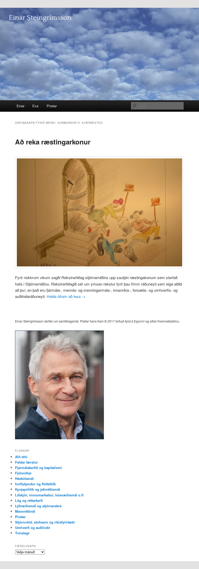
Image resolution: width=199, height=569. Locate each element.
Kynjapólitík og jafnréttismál (37, 489)
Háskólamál (24, 478)
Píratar (52, 105)
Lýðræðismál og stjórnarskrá (38, 505)
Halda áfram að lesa (66, 296)
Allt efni (21, 456)
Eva (35, 105)
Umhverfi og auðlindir (32, 527)
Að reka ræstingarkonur (52, 142)
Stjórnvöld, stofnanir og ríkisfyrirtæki (45, 522)
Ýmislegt (22, 532)
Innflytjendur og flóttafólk (35, 483)
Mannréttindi (25, 511)
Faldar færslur (26, 462)
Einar (20, 105)
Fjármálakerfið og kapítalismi (38, 467)
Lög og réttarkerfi (29, 500)
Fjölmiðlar (23, 473)
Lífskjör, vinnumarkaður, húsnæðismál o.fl (49, 495)
